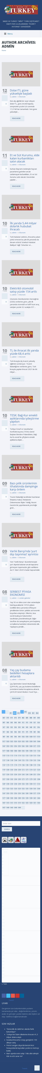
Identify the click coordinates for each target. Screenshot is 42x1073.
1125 (27, 755)
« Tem (4, 984)
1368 (30, 793)
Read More (16, 118)
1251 (34, 774)
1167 (3, 765)
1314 (38, 784)
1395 (27, 798)
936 (15, 727)
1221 (34, 770)
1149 (19, 760)
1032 (23, 741)
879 (19, 718)
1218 (30, 770)
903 (11, 722)
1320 (7, 789)
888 (31, 718)
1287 (3, 784)
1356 (15, 793)
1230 (7, 774)
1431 (34, 803)
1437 (3, 807)
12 (3, 916)
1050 (7, 746)
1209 (19, 770)
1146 (15, 760)
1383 (11, 798)
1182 (23, 765)
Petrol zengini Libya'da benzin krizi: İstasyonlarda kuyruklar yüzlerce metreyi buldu (22, 1048)
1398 (30, 798)
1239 (19, 774)
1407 (3, 803)
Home (4, 50)
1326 (15, 789)
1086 (15, 751)
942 (23, 727)
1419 (19, 803)
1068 (30, 746)
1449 (19, 807)
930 (8, 727)
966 (15, 732)
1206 (15, 770)
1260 (7, 779)
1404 (38, 798)
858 (29, 713)
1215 (27, 770)
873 (11, 718)
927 (4, 727)
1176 (15, 765)
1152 (23, 760)
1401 (34, 798)
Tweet (11, 1000)
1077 (3, 751)
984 (38, 732)
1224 (38, 770)
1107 (3, 755)
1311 (34, 784)
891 (34, 718)
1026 (15, 741)
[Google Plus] (13, 996)
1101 (34, 751)
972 (23, 732)
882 (23, 718)
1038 (30, 741)
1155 (27, 760)
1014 (38, 737)
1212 (23, 770)
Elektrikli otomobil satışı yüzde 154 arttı (23, 289)
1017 (3, 741)
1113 (11, 755)
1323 (11, 789)
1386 (15, 798)
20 (3, 942)
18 (3, 935)
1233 (11, 774)
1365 (27, 793)
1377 (3, 798)
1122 (23, 755)
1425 (27, 803)
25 (3, 958)
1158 (30, 760)
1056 (15, 746)
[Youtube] (17, 996)
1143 (11, 760)
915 (27, 722)
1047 (3, 746)
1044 (38, 741)
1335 (27, 789)
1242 (23, 774)
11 (3, 913)
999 (19, 737)
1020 (7, 741)
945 (27, 727)
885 (27, 718)
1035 (27, 741)
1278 (30, 779)
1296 (15, 784)
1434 (38, 803)
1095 (27, 751)
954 (38, 727)
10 (3, 910)
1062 (23, 746)
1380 (7, 798)
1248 (30, 774)
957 (4, 732)
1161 (34, 760)
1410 (7, 803)
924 (38, 722)
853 (18, 713)
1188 (30, 765)
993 (11, 737)
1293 (11, 784)
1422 (23, 803)
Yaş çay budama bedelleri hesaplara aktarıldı (22, 673)
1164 (38, 760)
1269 (19, 779)
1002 (23, 737)
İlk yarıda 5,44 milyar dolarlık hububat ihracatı (23, 226)
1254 (38, 774)
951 (34, 727)
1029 (19, 741)
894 (38, 718)
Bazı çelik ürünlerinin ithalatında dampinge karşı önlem (24, 486)
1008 (30, 737)
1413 (11, 803)
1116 (15, 755)
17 (3, 932)
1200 (7, 770)
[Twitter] (8, 996)
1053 (11, 746)
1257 (3, 779)
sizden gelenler (24, 598)
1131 (34, 755)
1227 (3, 774)
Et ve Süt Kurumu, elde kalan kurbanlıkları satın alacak (24, 158)
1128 (30, 755)
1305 (27, 784)
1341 (34, 789)
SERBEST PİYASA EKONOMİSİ (20, 593)
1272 (23, 779)
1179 (19, 765)
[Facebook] (4, 996)
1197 (3, 770)
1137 (3, 760)
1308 (30, 784)
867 (4, 718)
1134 (38, 755)
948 (31, 727)
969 (19, 732)
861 (33, 713)
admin (14, 97)
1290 (7, 784)
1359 (19, 793)
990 (8, 737)
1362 (23, 793)
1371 (34, 793)
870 (8, 718)
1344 (38, 789)
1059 (19, 746)
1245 (27, 774)
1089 (19, 751)
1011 (34, 737)
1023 (11, 741)
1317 (3, 789)
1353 (11, 793)
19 (3, 939)
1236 (15, 774)
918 (31, 722)
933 (11, 727)
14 (3, 922)
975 (27, 732)
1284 (38, 779)
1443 (11, 807)
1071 (34, 746)
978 (31, 732)
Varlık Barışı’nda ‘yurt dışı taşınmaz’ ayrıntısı (24, 552)
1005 (27, 737)
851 (11, 713)
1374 (38, 793)
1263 (11, 779)
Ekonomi (22, 97)
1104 (38, 751)
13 (3, 919)
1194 (38, 765)
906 (15, 722)
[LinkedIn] (22, 996)
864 (37, 713)
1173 (11, 765)
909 (19, 722)
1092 (23, 751)
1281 (34, 779)
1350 (7, 793)
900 (8, 722)
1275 (27, 779)
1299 (19, 784)
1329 (19, 789)
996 (15, 737)
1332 (23, 789)
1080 (7, 751)
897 (4, 722)
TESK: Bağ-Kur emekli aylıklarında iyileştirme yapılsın (24, 418)
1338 (30, 789)
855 (25, 712)
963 (11, 732)
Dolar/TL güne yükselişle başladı (21, 91)
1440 (7, 807)
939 (19, 727)
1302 (23, 784)
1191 (34, 765)
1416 (15, 803)
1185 (27, 765)
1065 (27, 746)
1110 (7, 755)
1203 (11, 770)
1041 (34, 741)
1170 (7, 765)
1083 (11, 751)
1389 (19, 798)
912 (23, 722)
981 (34, 732)
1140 (7, 760)
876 (15, 718)
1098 (30, 751)
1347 (3, 793)
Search (7, 829)
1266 (15, 779)
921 (34, 722)
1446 (15, 807)
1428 (30, 803)
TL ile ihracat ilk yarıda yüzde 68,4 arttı (24, 351)
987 (4, 737)
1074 (38, 746)
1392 (23, 798)
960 (8, 732)
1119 (19, 755)
